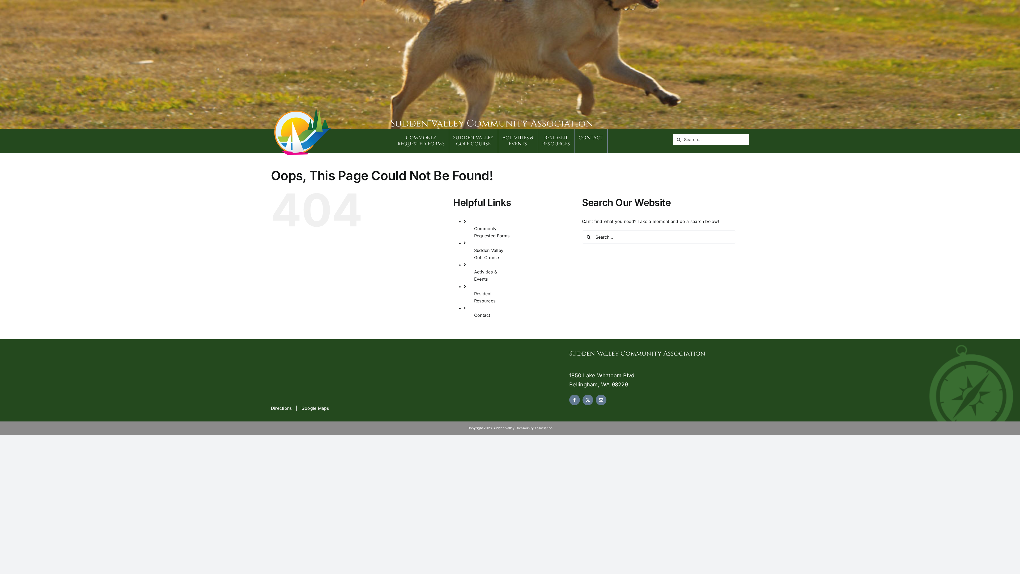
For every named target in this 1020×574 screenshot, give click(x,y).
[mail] (601, 400)
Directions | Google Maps (300, 408)
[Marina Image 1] (303, 109)
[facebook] (574, 400)
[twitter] (588, 400)
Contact (482, 315)
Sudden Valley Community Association (491, 123)
